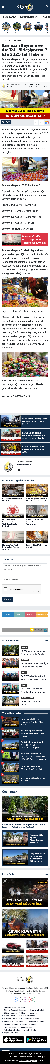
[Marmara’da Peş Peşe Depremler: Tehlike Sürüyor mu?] (13, 537)
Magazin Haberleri (36, 1021)
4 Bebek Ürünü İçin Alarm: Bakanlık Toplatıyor (34, 522)
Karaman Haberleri (30, 17)
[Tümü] (46, 641)
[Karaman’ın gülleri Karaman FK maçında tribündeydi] (37, 946)
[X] (20, 999)
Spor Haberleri (10, 1027)
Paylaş (7, 122)
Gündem (17, 41)
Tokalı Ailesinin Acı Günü (32, 703)
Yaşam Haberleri (11, 1033)
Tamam (40, 1061)
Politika (25, 660)
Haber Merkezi (24, 464)
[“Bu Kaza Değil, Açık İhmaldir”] (13, 961)
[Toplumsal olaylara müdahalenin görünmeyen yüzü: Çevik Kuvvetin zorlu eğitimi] (25, 923)
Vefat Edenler (27, 698)
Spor (24, 672)
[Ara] (47, 7)
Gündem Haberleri (12, 1019)
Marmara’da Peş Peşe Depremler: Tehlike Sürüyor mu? (12, 547)
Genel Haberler (10, 1016)
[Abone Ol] (47, 122)
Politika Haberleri (11, 1024)
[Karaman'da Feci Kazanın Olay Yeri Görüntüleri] (37, 961)
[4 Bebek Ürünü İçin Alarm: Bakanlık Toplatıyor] (37, 512)
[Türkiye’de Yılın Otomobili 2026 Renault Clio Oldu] (13, 946)
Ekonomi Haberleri (29, 1013)
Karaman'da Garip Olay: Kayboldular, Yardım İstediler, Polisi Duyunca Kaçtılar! (33, 653)
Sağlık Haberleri (29, 1024)
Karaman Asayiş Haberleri (14, 1007)
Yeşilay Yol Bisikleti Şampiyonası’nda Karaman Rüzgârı (33, 678)
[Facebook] (16, 999)
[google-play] (36, 1040)
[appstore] (13, 1040)
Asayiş (24, 647)
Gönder (8, 599)
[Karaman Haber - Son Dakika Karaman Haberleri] (25, 7)
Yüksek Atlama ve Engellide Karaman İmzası (33, 690)
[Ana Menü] (3, 7)
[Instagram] (25, 999)
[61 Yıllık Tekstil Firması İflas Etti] (13, 491)
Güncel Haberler (28, 1016)
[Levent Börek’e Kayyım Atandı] (37, 537)
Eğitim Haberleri (10, 1013)
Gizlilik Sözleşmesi (28, 1061)
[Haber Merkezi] (8, 466)
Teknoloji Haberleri (12, 1030)
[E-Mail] (19, 470)
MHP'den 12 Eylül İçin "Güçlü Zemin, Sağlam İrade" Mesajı (34, 665)
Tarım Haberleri (26, 1027)
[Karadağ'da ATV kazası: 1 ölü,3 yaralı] (25, 892)
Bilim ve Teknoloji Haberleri (15, 1010)
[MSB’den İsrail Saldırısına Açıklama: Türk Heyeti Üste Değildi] (13, 512)
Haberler (6, 41)
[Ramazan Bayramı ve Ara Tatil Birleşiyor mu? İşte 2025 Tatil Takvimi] (25, 104)
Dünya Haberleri (37, 1010)
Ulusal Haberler (30, 1030)
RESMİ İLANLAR (9, 17)
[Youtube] (30, 999)
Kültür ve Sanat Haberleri (14, 1021)
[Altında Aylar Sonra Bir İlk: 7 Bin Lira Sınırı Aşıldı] (37, 491)
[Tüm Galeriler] (46, 874)
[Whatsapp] (34, 999)
